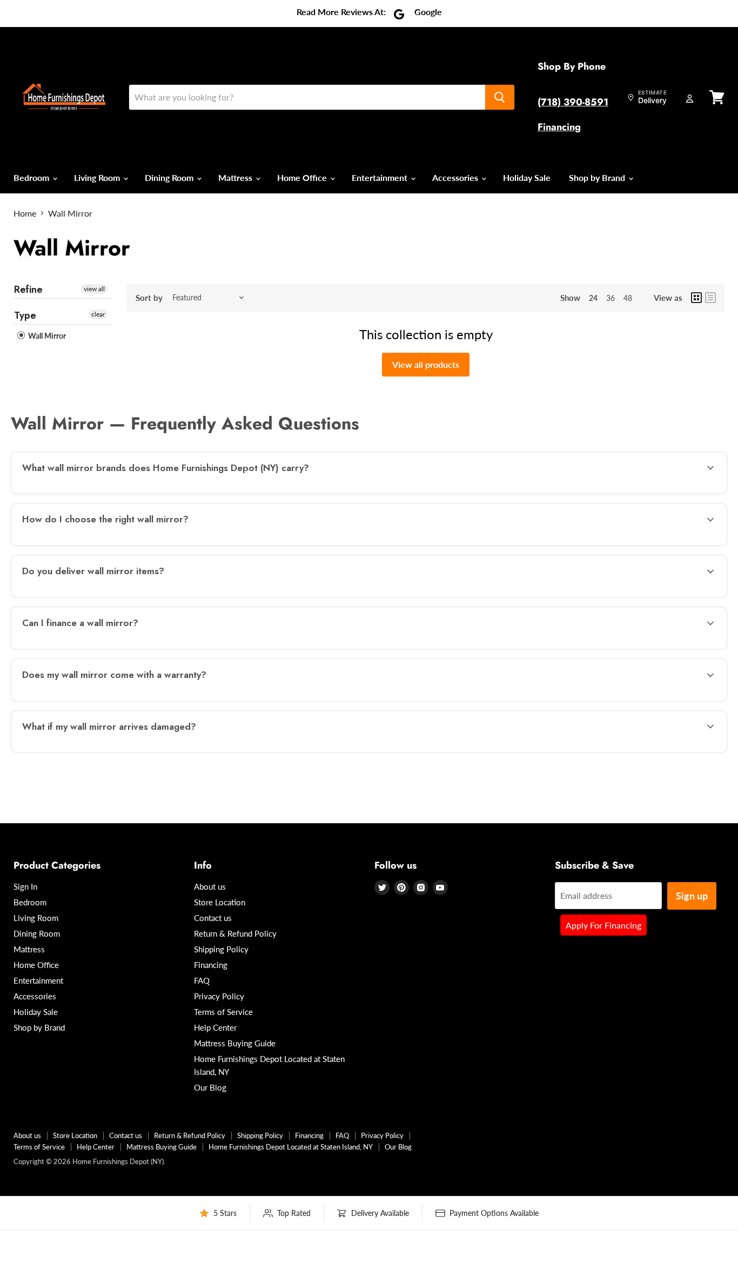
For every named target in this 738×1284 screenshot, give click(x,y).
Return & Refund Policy (235, 933)
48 (627, 297)
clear (98, 314)
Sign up (692, 896)
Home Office (303, 177)
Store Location (219, 902)
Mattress (236, 177)
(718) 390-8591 (573, 102)
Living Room (98, 177)
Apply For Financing (603, 925)
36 (610, 297)
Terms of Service (223, 1012)
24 (593, 297)
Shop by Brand (598, 177)
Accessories (456, 177)
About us (210, 886)
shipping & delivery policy (606, 596)
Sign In (25, 886)
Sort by (149, 297)
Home (25, 213)
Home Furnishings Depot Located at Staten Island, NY (291, 1146)
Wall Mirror (46, 335)
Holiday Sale (527, 177)
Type (25, 315)
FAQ (202, 980)
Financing (559, 127)
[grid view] (696, 297)
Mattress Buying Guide (235, 1043)
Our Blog (210, 1087)
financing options (107, 648)
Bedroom (32, 177)
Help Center (215, 1027)
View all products (425, 364)
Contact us (213, 918)
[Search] (499, 97)
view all (94, 289)
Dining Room (170, 177)
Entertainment (381, 177)
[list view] (710, 297)
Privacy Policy (219, 996)
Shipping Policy (221, 949)
